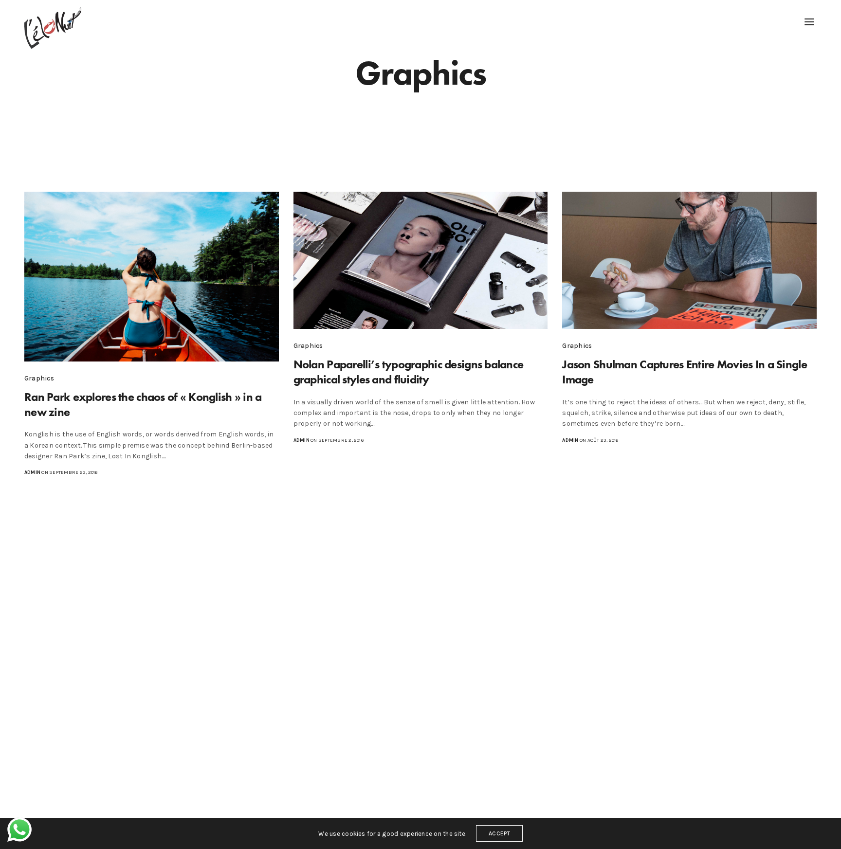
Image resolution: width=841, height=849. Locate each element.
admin (32, 472)
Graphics (39, 378)
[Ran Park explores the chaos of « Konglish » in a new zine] (151, 276)
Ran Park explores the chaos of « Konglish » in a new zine (143, 404)
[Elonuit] (52, 28)
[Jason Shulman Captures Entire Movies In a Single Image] (689, 260)
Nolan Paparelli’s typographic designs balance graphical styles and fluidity (408, 372)
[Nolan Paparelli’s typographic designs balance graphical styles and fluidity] (420, 260)
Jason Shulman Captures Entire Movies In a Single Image (684, 372)
